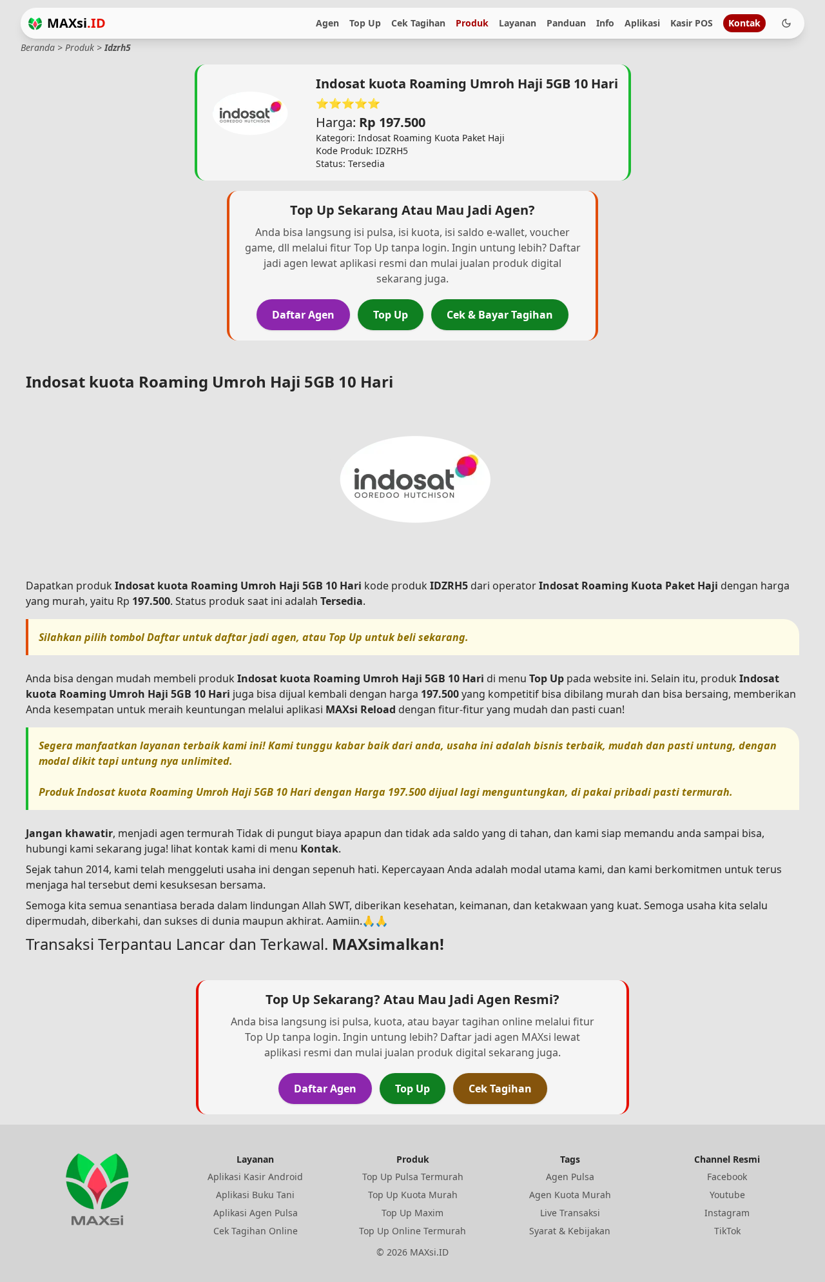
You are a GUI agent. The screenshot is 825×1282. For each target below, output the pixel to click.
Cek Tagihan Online (255, 1231)
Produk (472, 23)
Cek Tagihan (418, 23)
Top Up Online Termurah (412, 1231)
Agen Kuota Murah (570, 1194)
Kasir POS (691, 23)
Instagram (727, 1213)
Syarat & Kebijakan (569, 1231)
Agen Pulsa (570, 1176)
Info (605, 23)
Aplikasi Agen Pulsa (255, 1213)
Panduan (566, 23)
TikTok (727, 1231)
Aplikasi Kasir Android (255, 1176)
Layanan (517, 23)
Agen (327, 23)
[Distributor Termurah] (35, 23)
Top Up (365, 23)
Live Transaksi (570, 1213)
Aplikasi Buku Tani (255, 1194)
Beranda (38, 47)
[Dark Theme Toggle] (786, 23)
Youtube (727, 1194)
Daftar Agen (303, 315)
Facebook (727, 1176)
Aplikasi (642, 23)
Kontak (744, 23)
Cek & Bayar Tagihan (500, 315)
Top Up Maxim (412, 1213)
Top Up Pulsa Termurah (412, 1176)
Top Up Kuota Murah (413, 1194)
